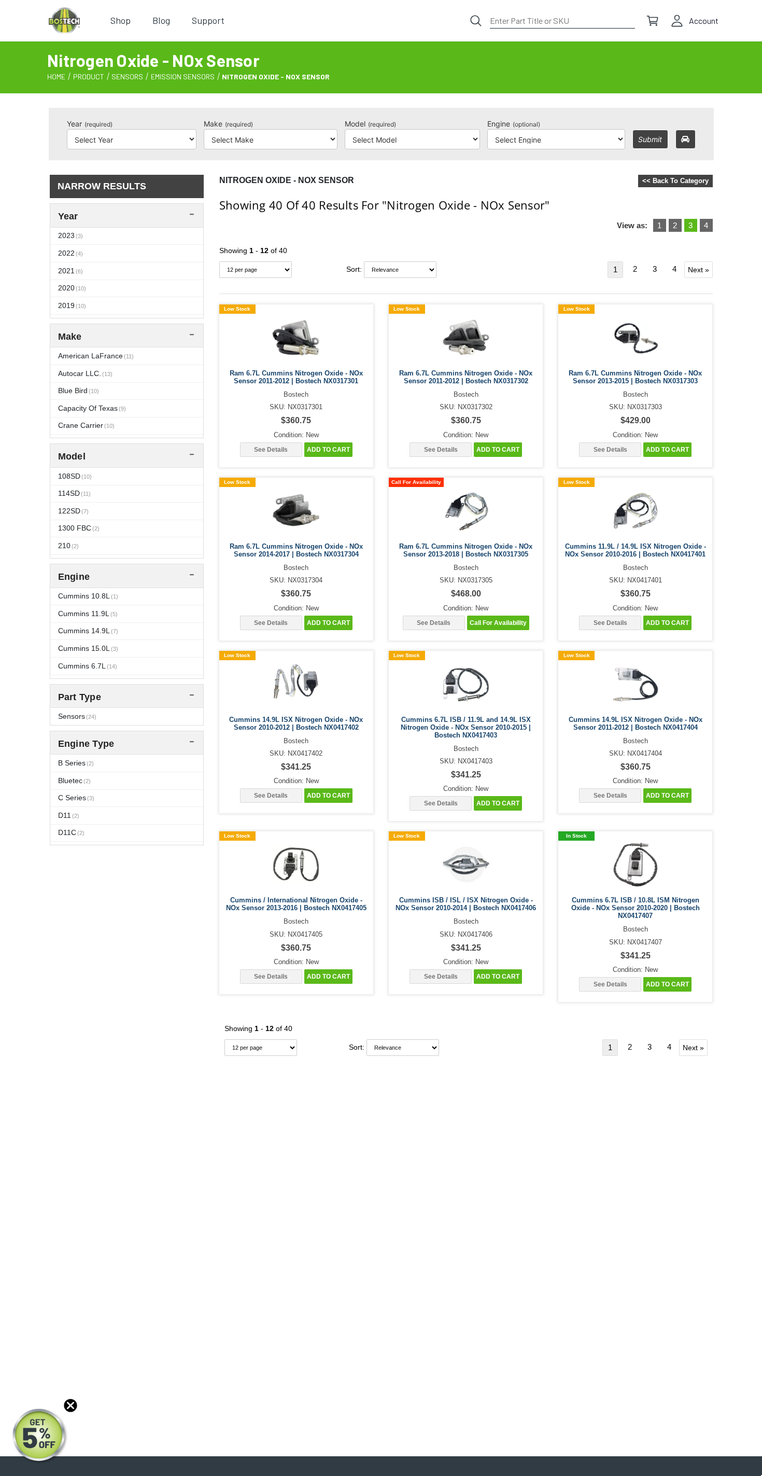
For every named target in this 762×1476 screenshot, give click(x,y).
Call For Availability (498, 622)
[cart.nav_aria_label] (652, 20)
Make (228, 123)
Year (89, 123)
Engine (513, 123)
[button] (39, 1436)
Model (370, 123)
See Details (271, 449)
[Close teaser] (70, 1405)
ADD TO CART (328, 449)
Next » (698, 270)
